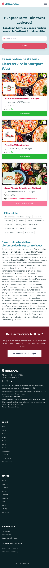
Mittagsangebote (11, 228)
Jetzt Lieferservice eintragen (24, 353)
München (5, 488)
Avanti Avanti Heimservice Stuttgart (22, 98)
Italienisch (8, 224)
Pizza (28, 228)
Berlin (4, 481)
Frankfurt (5, 495)
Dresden (5, 505)
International (39, 221)
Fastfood (21, 221)
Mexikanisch (33, 224)
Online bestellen (24, 113)
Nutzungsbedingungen (10, 538)
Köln (3, 502)
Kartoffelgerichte (21, 224)
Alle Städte (5, 512)
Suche (24, 45)
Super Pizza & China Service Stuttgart (22, 188)
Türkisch (20, 232)
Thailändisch (9, 232)
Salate (35, 228)
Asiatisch (20, 217)
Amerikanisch (10, 217)
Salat (3, 434)
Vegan (4, 448)
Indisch (29, 221)
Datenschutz (6, 534)
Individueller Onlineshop (10, 552)
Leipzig (4, 509)
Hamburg (5, 484)
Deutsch (8, 221)
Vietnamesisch (7, 462)
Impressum (6, 531)
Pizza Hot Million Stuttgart (17, 144)
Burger (28, 217)
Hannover (5, 498)
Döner (4, 441)
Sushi (4, 437)
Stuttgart (5, 491)
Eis (14, 221)
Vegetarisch (29, 232)
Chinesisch (37, 217)
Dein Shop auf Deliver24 (10, 548)
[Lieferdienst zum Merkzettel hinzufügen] (44, 76)
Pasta (22, 228)
